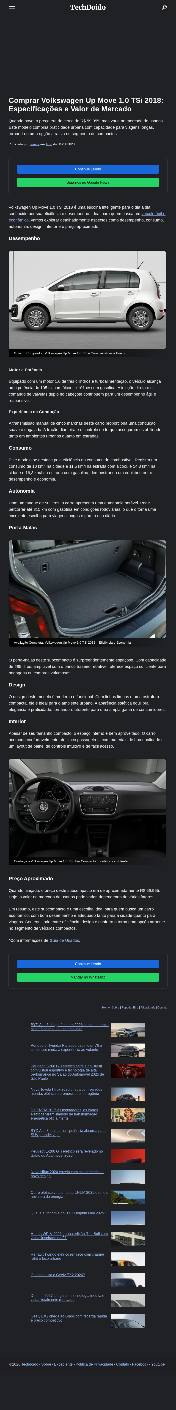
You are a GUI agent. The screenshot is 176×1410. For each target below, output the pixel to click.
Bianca (34, 144)
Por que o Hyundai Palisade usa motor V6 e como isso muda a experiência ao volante (66, 1048)
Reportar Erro (129, 1007)
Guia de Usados (64, 940)
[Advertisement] (88, 55)
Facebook (140, 1364)
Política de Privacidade (94, 1364)
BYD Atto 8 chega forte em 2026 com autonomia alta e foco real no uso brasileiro (70, 1027)
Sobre (115, 1007)
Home (106, 1007)
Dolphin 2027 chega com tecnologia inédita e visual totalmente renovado (67, 1298)
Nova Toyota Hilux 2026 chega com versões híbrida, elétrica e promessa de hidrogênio (66, 1092)
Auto (49, 144)
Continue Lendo (88, 169)
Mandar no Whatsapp (88, 977)
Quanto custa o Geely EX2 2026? (58, 1275)
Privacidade (147, 1007)
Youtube (158, 1364)
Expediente (63, 1364)
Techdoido (29, 1364)
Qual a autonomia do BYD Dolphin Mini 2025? (68, 1213)
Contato (162, 1007)
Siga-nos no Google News (87, 182)
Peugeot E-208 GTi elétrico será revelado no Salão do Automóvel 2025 (67, 1153)
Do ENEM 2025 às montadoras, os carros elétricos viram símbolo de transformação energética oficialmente (64, 1114)
